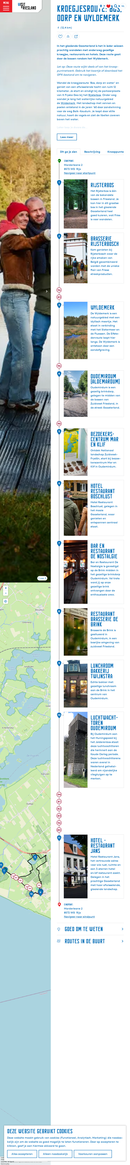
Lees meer (66, 137)
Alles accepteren (22, 1154)
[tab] (42, 578)
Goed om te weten (84, 929)
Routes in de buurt (85, 941)
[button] (4, 872)
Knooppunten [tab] (116, 151)
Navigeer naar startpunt (79, 173)
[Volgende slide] (47, 291)
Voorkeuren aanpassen (92, 1154)
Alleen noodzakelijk (55, 1154)
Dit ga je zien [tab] (68, 151)
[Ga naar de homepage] (27, 6)
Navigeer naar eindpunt (79, 916)
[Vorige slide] (4, 291)
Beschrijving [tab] (92, 151)
